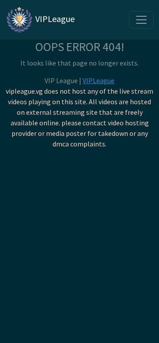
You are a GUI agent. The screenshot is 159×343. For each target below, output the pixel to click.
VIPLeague (54, 18)
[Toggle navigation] (141, 20)
